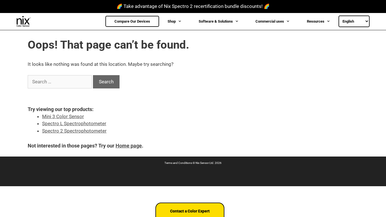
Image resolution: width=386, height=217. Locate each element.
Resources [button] (315, 21)
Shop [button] (172, 21)
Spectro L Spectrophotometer (74, 123)
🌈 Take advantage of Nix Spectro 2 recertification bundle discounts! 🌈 (193, 6)
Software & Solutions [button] (216, 21)
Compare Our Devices (132, 21)
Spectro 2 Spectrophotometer (74, 131)
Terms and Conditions (178, 162)
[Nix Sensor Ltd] (25, 21)
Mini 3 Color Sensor (63, 116)
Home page (129, 146)
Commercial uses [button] (269, 21)
